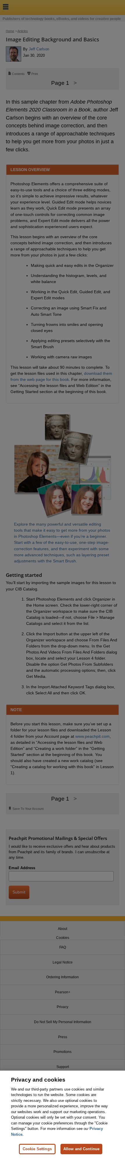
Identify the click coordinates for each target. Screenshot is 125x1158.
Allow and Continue (81, 1149)
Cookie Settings (37, 1149)
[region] (62, 1114)
